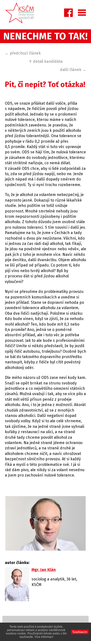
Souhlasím (79, 632)
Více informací (43, 637)
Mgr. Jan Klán (44, 569)
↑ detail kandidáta (46, 61)
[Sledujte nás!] (68, 14)
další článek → (73, 69)
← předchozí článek (23, 53)
